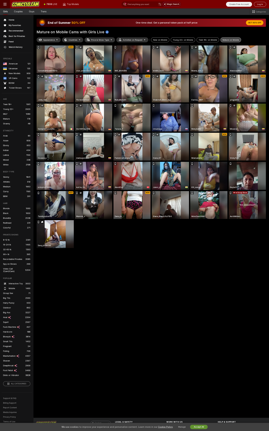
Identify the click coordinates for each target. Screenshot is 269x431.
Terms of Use (9, 422)
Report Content (10, 408)
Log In (260, 4)
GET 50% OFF (254, 23)
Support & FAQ (9, 398)
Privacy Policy (9, 417)
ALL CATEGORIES (18, 384)
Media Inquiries (10, 412)
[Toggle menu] (5, 4)
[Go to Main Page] (25, 4)
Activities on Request (132, 40)
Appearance (49, 40)
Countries (72, 40)
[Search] (160, 4)
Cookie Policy (165, 427)
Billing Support (9, 403)
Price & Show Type (100, 40)
